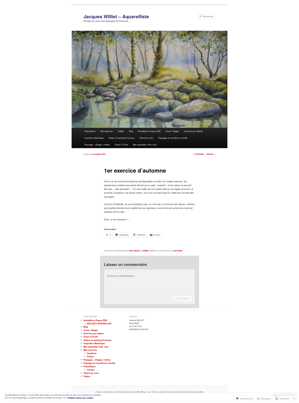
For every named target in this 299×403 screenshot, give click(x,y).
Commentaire (182, 298)
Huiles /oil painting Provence (121, 137)
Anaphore (91, 353)
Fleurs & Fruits (121, 144)
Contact (90, 369)
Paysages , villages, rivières (97, 144)
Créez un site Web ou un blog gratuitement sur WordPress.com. (123, 392)
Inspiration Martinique (94, 137)
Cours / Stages (172, 131)
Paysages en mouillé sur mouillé (172, 137)
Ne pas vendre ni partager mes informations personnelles (178, 392)
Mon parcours (107, 131)
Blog (131, 131)
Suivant (211, 154)
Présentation (90, 131)
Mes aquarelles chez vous (145, 144)
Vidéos (121, 131)
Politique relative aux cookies (80, 397)
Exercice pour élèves (193, 131)
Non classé (134, 250)
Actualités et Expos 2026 (149, 131)
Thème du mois (146, 137)
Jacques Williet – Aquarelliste (116, 16)
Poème (90, 356)
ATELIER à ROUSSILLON (99, 323)
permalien (178, 250)
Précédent (198, 154)
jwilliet (146, 250)
